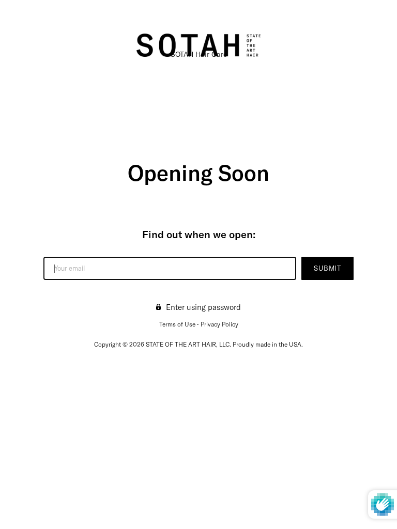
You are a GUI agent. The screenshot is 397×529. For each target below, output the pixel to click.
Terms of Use (177, 324)
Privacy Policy (219, 324)
